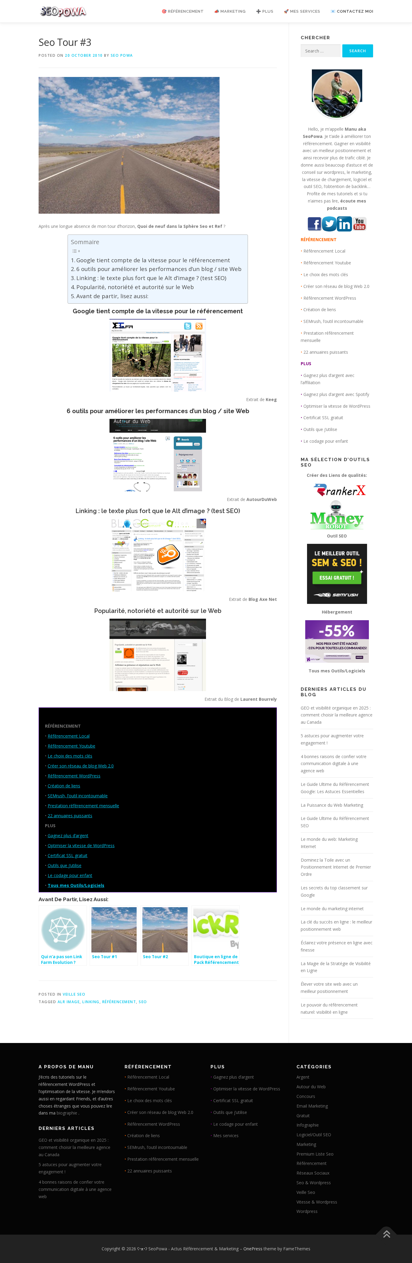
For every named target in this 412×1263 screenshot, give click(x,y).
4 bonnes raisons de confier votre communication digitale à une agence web (333, 764)
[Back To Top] (386, 1234)
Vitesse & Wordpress (316, 1202)
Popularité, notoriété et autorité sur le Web (135, 287)
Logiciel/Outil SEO (313, 1134)
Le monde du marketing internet (332, 908)
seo (143, 1001)
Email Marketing (312, 1106)
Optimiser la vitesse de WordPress (81, 845)
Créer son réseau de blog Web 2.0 (81, 766)
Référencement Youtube (71, 746)
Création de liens (64, 786)
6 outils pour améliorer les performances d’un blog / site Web (159, 269)
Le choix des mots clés (70, 756)
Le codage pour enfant (70, 875)
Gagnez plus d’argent (68, 835)
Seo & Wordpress (313, 1182)
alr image (69, 1001)
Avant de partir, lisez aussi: (112, 296)
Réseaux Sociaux (312, 1173)
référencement (119, 1001)
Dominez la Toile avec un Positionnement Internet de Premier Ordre (336, 867)
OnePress (252, 1249)
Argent (302, 1077)
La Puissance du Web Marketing (332, 805)
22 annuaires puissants (70, 815)
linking (91, 1001)
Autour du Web (311, 1086)
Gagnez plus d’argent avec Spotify (336, 394)
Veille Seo (74, 994)
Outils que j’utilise (64, 865)
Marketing (306, 1144)
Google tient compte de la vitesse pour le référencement (153, 260)
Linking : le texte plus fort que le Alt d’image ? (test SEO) (151, 278)
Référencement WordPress (74, 776)
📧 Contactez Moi (352, 11)
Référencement (311, 1163)
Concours (305, 1096)
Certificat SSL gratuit (67, 855)
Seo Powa (122, 55)
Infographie (307, 1125)
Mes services (226, 1135)
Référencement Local (69, 736)
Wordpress (307, 1211)
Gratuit (303, 1115)
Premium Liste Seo (315, 1154)
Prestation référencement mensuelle (83, 806)
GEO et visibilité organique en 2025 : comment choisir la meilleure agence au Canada (336, 715)
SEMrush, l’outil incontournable (78, 796)
